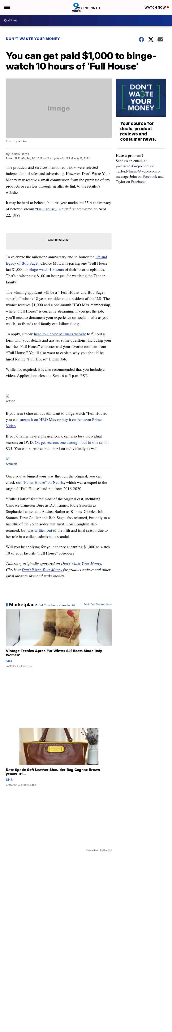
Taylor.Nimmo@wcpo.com (136, 171)
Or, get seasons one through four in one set (69, 442)
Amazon (11, 464)
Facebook (150, 176)
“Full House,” (46, 208)
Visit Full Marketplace (98, 604)
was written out (39, 530)
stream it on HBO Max (38, 419)
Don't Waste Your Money (33, 39)
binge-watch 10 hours (46, 269)
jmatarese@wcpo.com (132, 165)
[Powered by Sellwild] (105, 850)
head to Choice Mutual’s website (60, 333)
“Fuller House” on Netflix (43, 482)
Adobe (22, 141)
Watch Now (156, 7)
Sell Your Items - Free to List (57, 605)
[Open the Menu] (7, 7)
